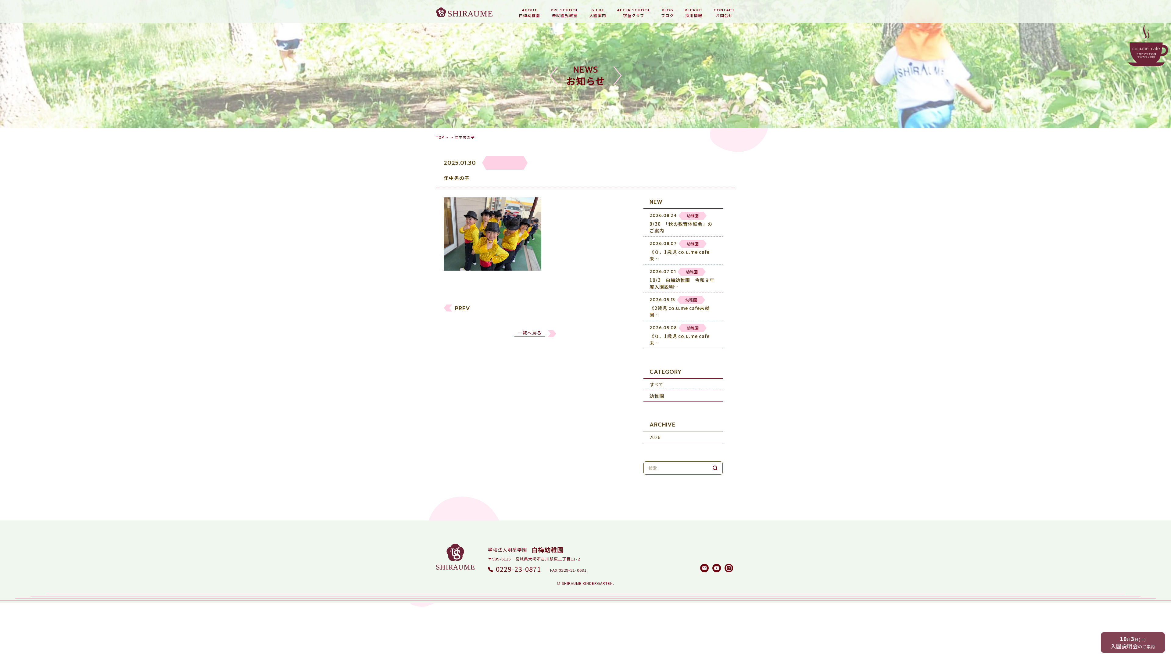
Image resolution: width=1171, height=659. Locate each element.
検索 (715, 468)
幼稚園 (657, 396)
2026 (655, 437)
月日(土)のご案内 (1133, 642)
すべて (657, 384)
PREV (462, 308)
